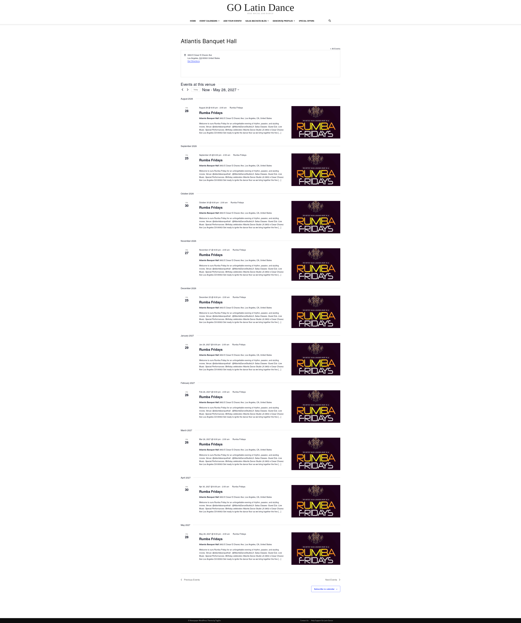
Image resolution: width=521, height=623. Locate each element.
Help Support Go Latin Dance (322, 620)
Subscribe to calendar (324, 589)
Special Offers (306, 21)
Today (195, 89)
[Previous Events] (182, 89)
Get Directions (194, 61)
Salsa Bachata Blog (256, 21)
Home (193, 21)
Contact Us (304, 620)
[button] (329, 21)
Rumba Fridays (211, 112)
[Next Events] (187, 89)
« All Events (335, 48)
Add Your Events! (232, 21)
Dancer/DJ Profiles (283, 21)
